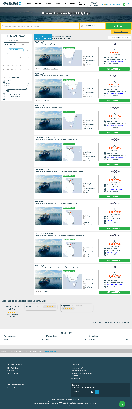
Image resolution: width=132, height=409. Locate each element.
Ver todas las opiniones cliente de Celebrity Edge (111, 322)
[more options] (128, 3)
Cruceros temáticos (81, 3)
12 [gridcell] (24, 61)
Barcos (48, 4)
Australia (39, 42)
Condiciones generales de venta (81, 373)
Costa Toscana (12, 373)
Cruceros (4, 351)
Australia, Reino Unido (45, 233)
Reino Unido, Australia (45, 138)
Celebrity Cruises (25, 351)
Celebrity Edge (38, 351)
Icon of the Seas (12, 370)
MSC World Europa (13, 368)
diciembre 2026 (15, 50)
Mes (22, 44)
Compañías (13, 351)
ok (97, 392)
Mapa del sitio (75, 378)
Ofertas (72, 4)
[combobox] (40, 26)
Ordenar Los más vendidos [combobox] (119, 37)
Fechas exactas (9, 44)
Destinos (27, 4)
